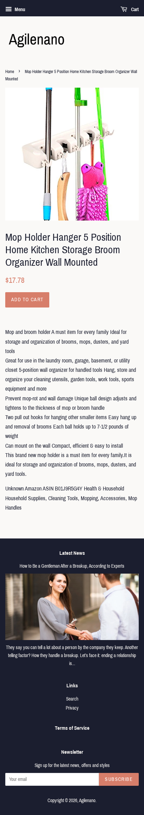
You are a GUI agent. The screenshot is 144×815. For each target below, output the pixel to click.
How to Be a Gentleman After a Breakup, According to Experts (72, 566)
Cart (134, 9)
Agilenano (87, 800)
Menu (19, 9)
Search (72, 699)
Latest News (72, 553)
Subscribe (119, 779)
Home (9, 71)
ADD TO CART (27, 299)
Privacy (72, 708)
